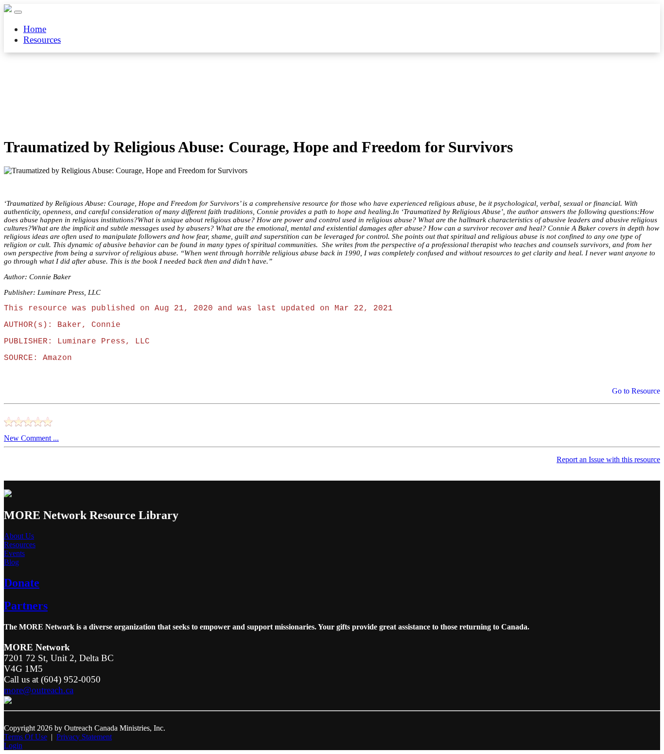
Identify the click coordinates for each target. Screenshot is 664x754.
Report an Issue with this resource (608, 459)
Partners (26, 605)
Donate (21, 582)
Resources (42, 40)
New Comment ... (31, 438)
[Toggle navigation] (18, 12)
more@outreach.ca (38, 690)
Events (14, 553)
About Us (19, 536)
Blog (11, 562)
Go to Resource (635, 391)
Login (13, 745)
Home (34, 29)
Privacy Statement (84, 737)
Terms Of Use (25, 737)
